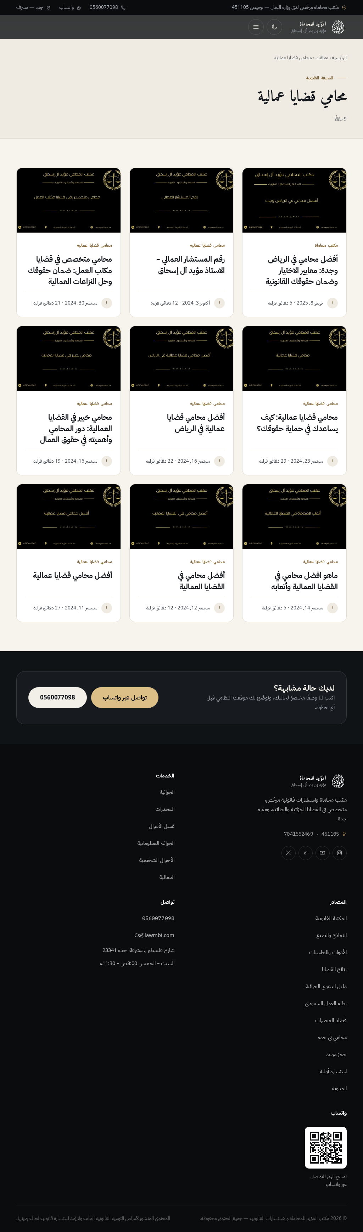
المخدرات (165, 809)
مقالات (321, 57)
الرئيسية (339, 57)
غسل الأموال (161, 826)
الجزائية (167, 792)
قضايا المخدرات (331, 1020)
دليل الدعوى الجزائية (326, 986)
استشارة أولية (333, 1071)
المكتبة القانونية (331, 918)
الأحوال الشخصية (156, 860)
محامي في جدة (332, 1037)
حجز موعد (336, 1054)
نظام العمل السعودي (326, 1003)
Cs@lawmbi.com (154, 935)
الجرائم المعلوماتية (156, 843)
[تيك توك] (305, 853)
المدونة (339, 1088)
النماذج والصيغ (332, 935)
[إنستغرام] (340, 853)
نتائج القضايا (334, 969)
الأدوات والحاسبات (328, 952)
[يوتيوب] (322, 853)
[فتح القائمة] (256, 27)
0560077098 (158, 918)
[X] (288, 853)
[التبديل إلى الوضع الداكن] (274, 27)
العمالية (167, 877)
